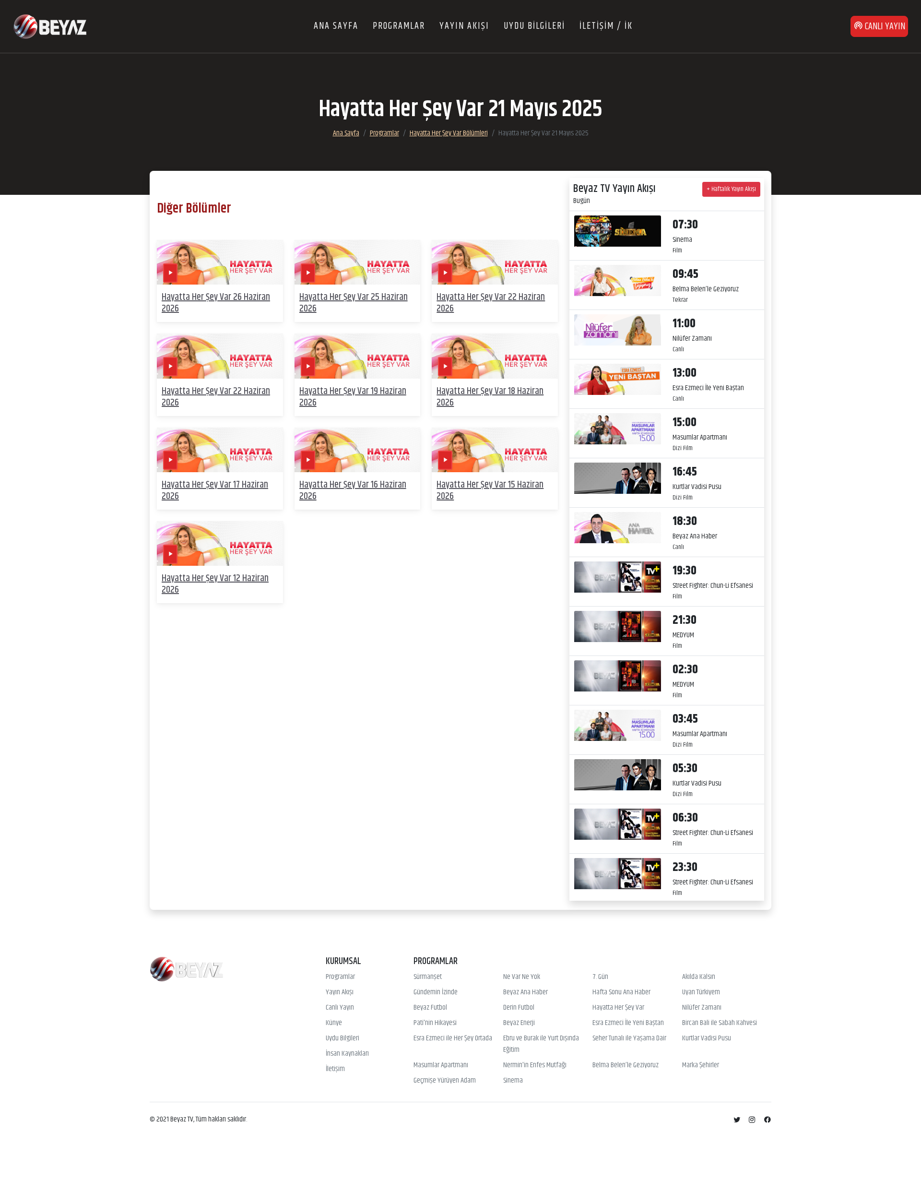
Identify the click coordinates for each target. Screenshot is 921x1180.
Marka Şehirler (700, 1065)
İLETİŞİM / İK (606, 26)
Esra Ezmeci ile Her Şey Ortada (452, 1038)
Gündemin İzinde (435, 992)
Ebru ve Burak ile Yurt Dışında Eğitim (541, 1044)
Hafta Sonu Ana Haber (621, 992)
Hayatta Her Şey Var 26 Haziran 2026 (216, 303)
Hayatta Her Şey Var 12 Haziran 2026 (215, 584)
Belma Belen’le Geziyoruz (625, 1065)
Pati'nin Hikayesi (435, 1023)
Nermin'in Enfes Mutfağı (535, 1065)
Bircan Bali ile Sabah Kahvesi (719, 1023)
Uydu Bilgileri (342, 1038)
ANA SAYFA (336, 26)
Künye (334, 1023)
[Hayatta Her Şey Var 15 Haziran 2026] (495, 450)
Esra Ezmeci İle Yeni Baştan (628, 1023)
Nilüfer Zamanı (701, 1007)
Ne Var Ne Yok (521, 977)
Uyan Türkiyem (701, 992)
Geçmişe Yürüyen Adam (444, 1080)
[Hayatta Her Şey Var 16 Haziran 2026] (358, 450)
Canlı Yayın (340, 1007)
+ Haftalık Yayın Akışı (731, 189)
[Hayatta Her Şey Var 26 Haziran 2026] (220, 262)
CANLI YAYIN (884, 26)
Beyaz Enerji (519, 1023)
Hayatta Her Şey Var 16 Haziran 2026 (352, 490)
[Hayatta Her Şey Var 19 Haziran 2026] (358, 356)
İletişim (335, 1069)
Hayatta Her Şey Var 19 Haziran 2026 (352, 397)
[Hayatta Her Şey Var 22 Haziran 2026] (495, 262)
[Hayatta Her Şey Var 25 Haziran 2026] (358, 262)
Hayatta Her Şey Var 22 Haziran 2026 (491, 303)
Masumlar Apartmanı (440, 1065)
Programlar (384, 133)
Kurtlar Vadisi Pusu (706, 1038)
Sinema (513, 1080)
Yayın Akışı (340, 992)
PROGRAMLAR (399, 26)
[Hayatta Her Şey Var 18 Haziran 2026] (495, 356)
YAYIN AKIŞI (464, 26)
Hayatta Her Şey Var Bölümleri (449, 133)
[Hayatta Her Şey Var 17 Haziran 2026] (220, 450)
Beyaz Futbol (430, 1007)
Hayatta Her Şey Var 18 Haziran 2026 (490, 397)
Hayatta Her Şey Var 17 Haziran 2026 (215, 490)
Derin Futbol (518, 1007)
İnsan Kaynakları (347, 1054)
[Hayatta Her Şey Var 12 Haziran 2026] (220, 543)
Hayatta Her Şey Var (618, 1007)
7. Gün (600, 977)
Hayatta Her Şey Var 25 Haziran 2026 (353, 303)
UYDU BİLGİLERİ (534, 26)
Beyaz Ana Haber (525, 992)
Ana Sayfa (346, 133)
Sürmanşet (427, 977)
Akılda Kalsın (698, 977)
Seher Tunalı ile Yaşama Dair (629, 1038)
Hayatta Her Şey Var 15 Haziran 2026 (490, 490)
